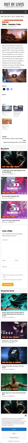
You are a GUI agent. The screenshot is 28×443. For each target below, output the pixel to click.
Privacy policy (16, 441)
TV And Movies (15, 308)
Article (4, 166)
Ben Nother (5, 198)
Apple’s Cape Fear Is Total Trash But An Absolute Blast (14, 393)
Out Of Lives (14, 4)
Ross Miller (5, 26)
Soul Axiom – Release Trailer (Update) (5, 126)
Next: (15, 141)
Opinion (11, 166)
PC (12, 20)
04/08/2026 (11, 396)
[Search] (25, 12)
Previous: (12, 137)
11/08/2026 (11, 369)
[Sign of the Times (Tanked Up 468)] (14, 209)
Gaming (6, 20)
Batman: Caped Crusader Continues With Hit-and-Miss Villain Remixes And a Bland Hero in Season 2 (13, 314)
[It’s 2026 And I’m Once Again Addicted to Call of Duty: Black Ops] (14, 159)
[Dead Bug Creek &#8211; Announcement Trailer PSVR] (18, 108)
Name (4, 260)
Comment (5, 240)
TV (10, 308)
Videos (4, 22)
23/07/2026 (11, 198)
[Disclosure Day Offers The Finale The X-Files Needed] (14, 355)
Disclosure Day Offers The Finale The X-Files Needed (13, 366)
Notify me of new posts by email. (13, 279)
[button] (26, 415)
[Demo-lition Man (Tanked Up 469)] (14, 185)
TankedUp (13, 192)
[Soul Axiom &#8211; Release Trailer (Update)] (7, 121)
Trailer (21, 20)
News (10, 20)
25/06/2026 (11, 222)
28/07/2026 (11, 174)
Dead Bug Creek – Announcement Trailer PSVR (17, 113)
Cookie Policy (10, 441)
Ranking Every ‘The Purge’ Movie (10, 341)
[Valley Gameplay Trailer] (7, 108)
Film (7, 337)
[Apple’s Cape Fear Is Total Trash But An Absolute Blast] (14, 382)
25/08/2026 (11, 317)
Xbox (7, 22)
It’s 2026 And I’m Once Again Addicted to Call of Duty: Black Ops (13, 171)
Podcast (8, 192)
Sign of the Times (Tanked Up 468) (11, 220)
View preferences (14, 437)
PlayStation (16, 20)
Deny (14, 433)
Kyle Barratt (5, 317)
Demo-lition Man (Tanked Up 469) (10, 196)
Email (17, 260)
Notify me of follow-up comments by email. (12, 276)
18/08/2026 (11, 342)
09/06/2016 (12, 26)
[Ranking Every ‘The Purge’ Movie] (14, 330)
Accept (14, 429)
